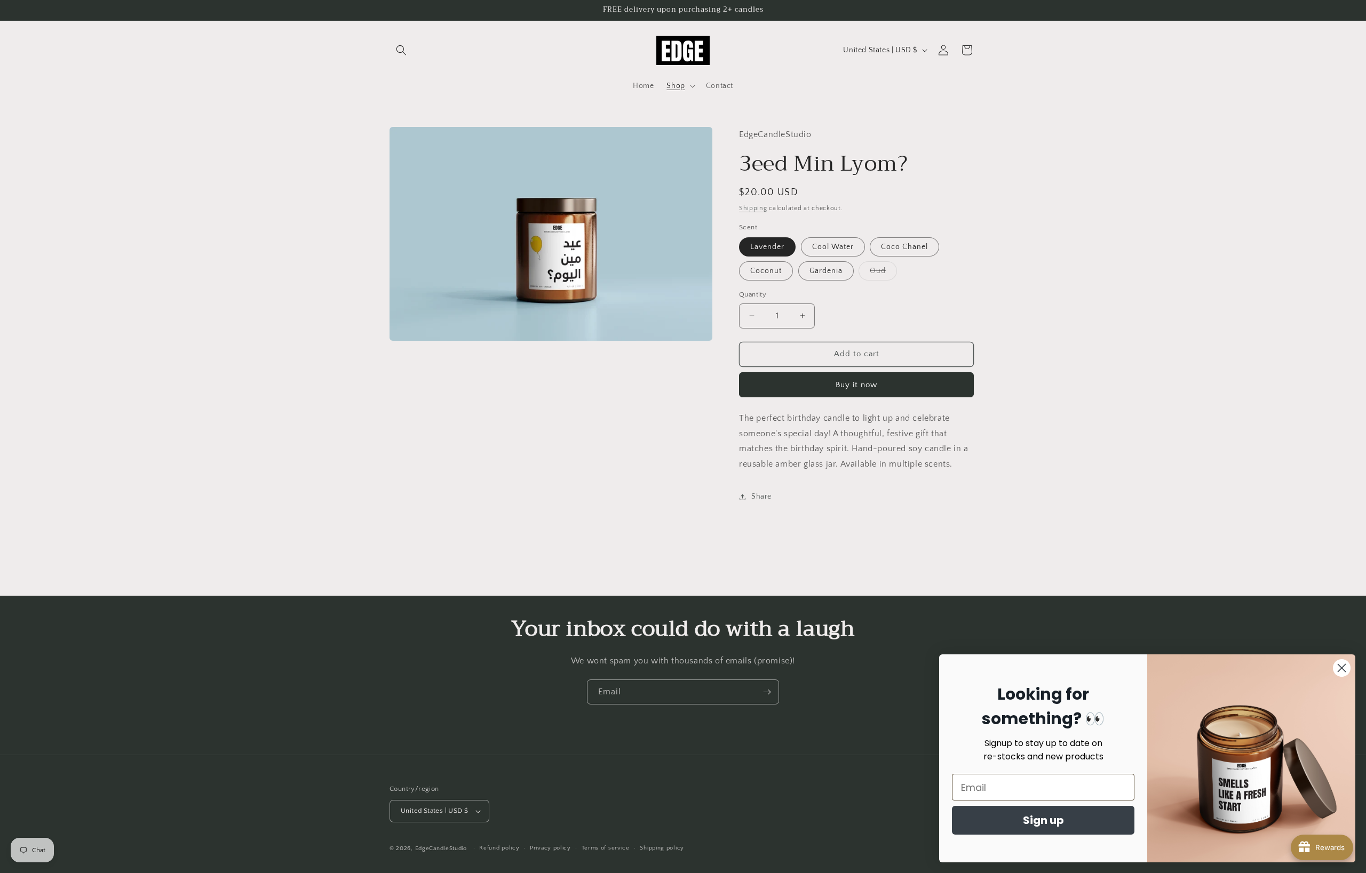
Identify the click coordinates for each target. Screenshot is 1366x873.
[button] (401, 50)
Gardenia (826, 271)
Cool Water (833, 247)
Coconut (766, 271)
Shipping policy (662, 848)
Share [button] (761, 496)
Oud (883, 273)
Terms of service (606, 848)
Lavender (767, 247)
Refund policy (499, 848)
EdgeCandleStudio (441, 848)
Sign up (1043, 820)
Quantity (752, 294)
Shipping (753, 208)
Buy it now (856, 384)
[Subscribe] (767, 691)
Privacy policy (550, 848)
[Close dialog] (1341, 668)
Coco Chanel (904, 247)
